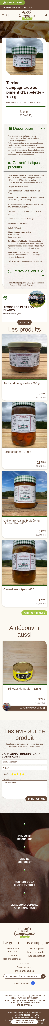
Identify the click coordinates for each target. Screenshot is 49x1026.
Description (22, 128)
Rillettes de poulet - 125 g (24, 688)
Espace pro (27, 7)
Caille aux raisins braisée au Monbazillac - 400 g (21, 522)
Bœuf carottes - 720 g (17, 451)
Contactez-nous (24, 967)
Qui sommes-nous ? (11, 7)
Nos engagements (12, 959)
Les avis (24, 963)
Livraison (12, 955)
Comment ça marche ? (12, 950)
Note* (6, 774)
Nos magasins (37, 948)
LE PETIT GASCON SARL (31, 708)
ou (24, 1022)
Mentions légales (22, 1015)
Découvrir (24, 322)
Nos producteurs (13, 2)
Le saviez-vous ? (26, 271)
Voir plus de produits (34, 612)
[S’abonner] (43, 976)
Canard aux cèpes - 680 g (19, 589)
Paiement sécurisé (24, 971)
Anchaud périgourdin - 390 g (21, 383)
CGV (37, 1015)
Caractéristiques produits (24, 164)
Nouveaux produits (36, 952)
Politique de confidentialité (27, 1017)
